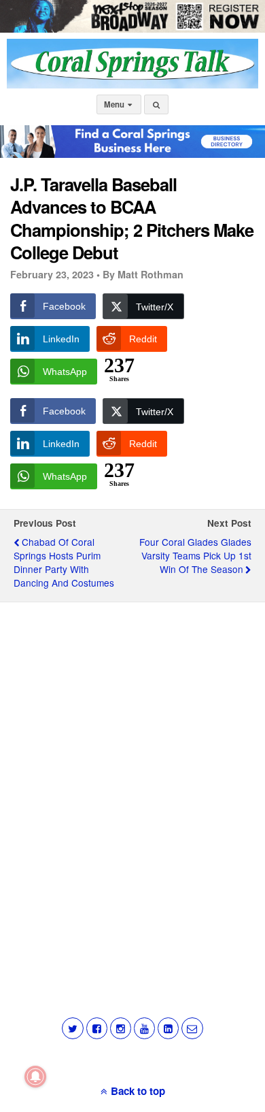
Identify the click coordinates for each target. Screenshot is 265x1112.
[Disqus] (132, 786)
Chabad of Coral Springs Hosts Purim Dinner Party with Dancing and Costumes (64, 562)
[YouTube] (144, 1028)
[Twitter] (72, 1028)
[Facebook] (96, 1028)
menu (115, 104)
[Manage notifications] (35, 1077)
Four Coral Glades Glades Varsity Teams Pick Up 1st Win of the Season (195, 555)
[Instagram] (120, 1028)
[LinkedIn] (168, 1028)
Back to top (138, 1090)
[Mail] (191, 1028)
